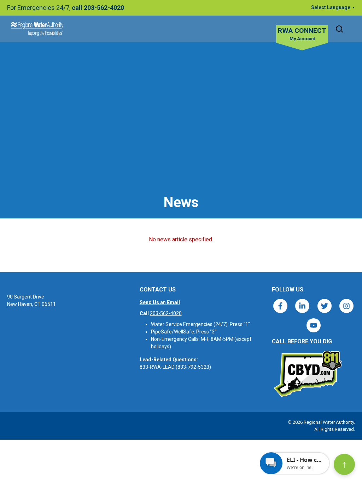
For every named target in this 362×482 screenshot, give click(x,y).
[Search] (339, 29)
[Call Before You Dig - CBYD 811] (307, 374)
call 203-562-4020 (98, 7)
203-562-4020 (166, 313)
